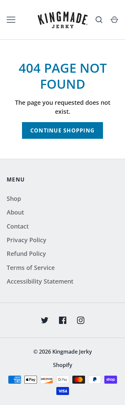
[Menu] (11, 19)
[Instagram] (80, 320)
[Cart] (114, 19)
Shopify (62, 365)
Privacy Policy (26, 240)
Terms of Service (31, 268)
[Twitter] (44, 320)
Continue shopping (62, 130)
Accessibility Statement (40, 281)
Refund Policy (26, 254)
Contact (18, 226)
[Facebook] (62, 320)
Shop (14, 198)
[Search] (99, 19)
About (15, 212)
